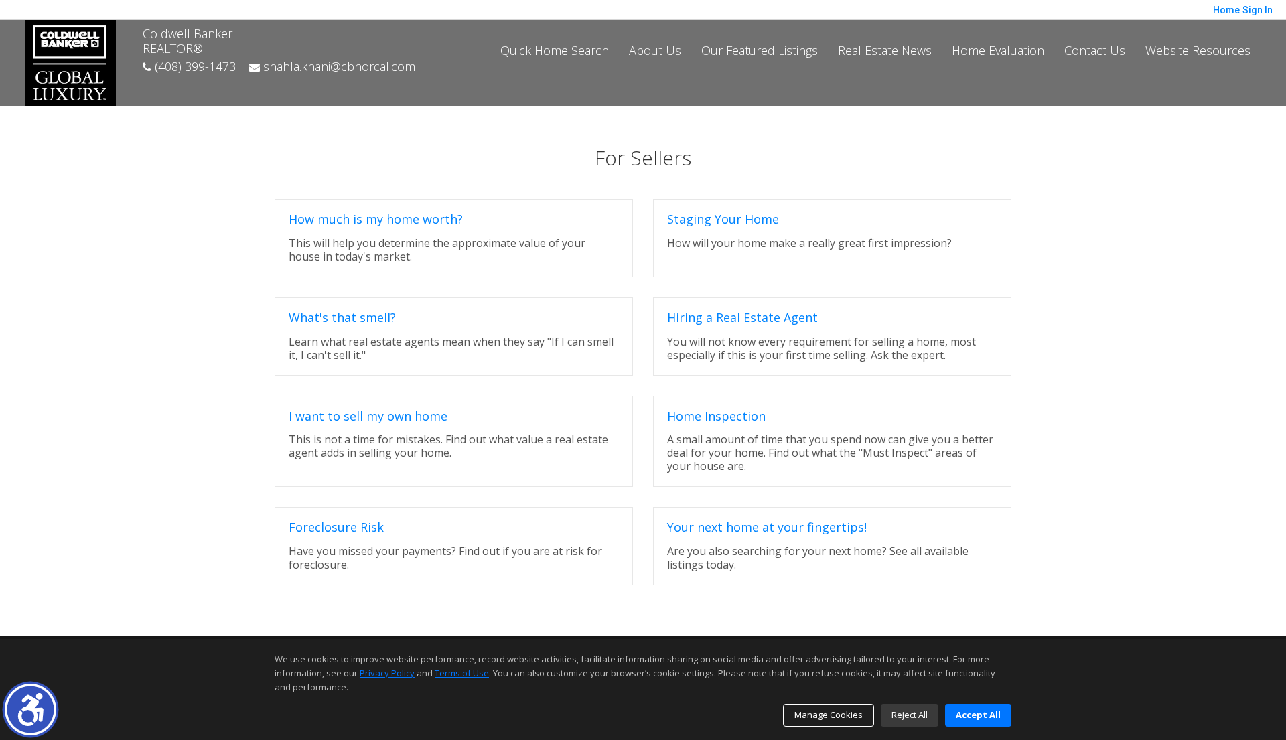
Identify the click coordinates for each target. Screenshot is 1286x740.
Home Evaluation (998, 50)
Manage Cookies (828, 715)
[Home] (70, 62)
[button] (30, 709)
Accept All (978, 715)
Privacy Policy (387, 673)
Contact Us (1094, 50)
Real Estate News (885, 50)
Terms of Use (462, 673)
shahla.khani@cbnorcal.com (337, 66)
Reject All (909, 715)
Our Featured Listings (759, 50)
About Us (655, 50)
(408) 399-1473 (193, 66)
